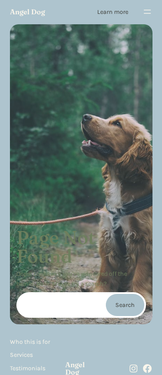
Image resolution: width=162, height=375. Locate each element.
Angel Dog (27, 11)
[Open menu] (147, 12)
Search (125, 305)
